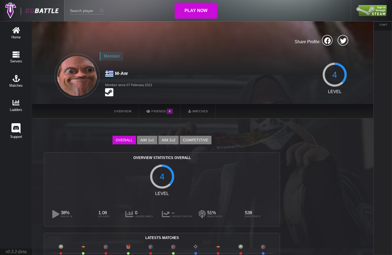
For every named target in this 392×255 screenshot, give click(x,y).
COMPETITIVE (195, 140)
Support (16, 137)
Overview (122, 111)
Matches (16, 85)
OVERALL (124, 140)
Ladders (16, 110)
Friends (160, 111)
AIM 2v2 (168, 140)
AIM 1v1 (147, 140)
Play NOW (196, 10)
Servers (16, 61)
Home (16, 37)
